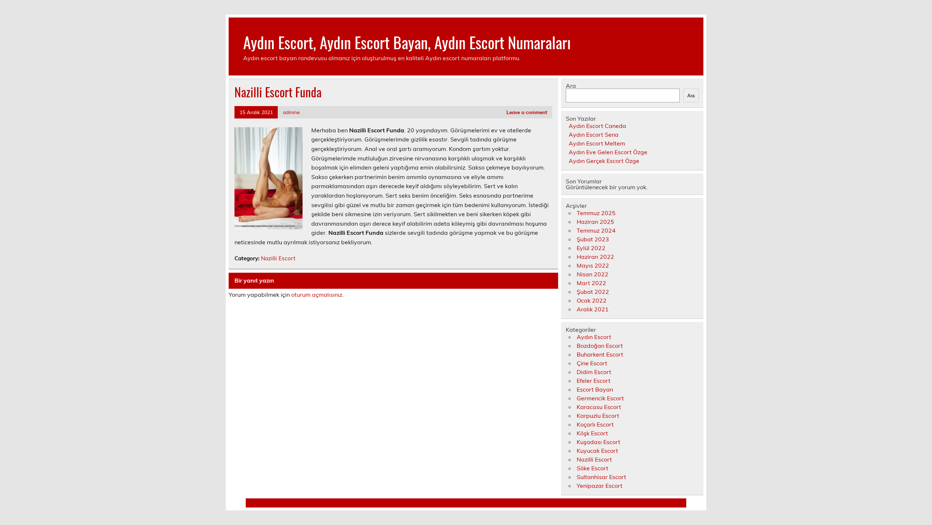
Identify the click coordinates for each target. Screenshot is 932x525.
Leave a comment (526, 112)
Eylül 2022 (591, 248)
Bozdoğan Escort (600, 345)
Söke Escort (592, 468)
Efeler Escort (594, 380)
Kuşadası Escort (598, 442)
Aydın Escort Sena (594, 134)
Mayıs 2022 (593, 265)
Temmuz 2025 (596, 213)
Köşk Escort (592, 433)
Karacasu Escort (599, 407)
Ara (571, 85)
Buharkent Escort (600, 354)
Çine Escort (592, 363)
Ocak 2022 (592, 300)
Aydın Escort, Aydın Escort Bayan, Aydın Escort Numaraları (407, 42)
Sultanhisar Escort (601, 477)
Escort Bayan (595, 389)
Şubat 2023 (593, 239)
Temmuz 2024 (596, 230)
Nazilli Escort (278, 258)
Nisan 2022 (592, 274)
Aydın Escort (594, 337)
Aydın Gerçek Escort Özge (604, 160)
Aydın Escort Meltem (597, 143)
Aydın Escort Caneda (597, 125)
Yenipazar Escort (600, 485)
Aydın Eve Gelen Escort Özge (608, 152)
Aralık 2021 (593, 309)
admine (291, 112)
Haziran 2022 (595, 256)
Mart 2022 (591, 283)
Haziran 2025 (595, 221)
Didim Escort (594, 372)
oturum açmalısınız (316, 294)
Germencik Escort (600, 398)
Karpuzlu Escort (598, 415)
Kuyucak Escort (597, 450)
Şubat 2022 (593, 291)
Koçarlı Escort (595, 424)
